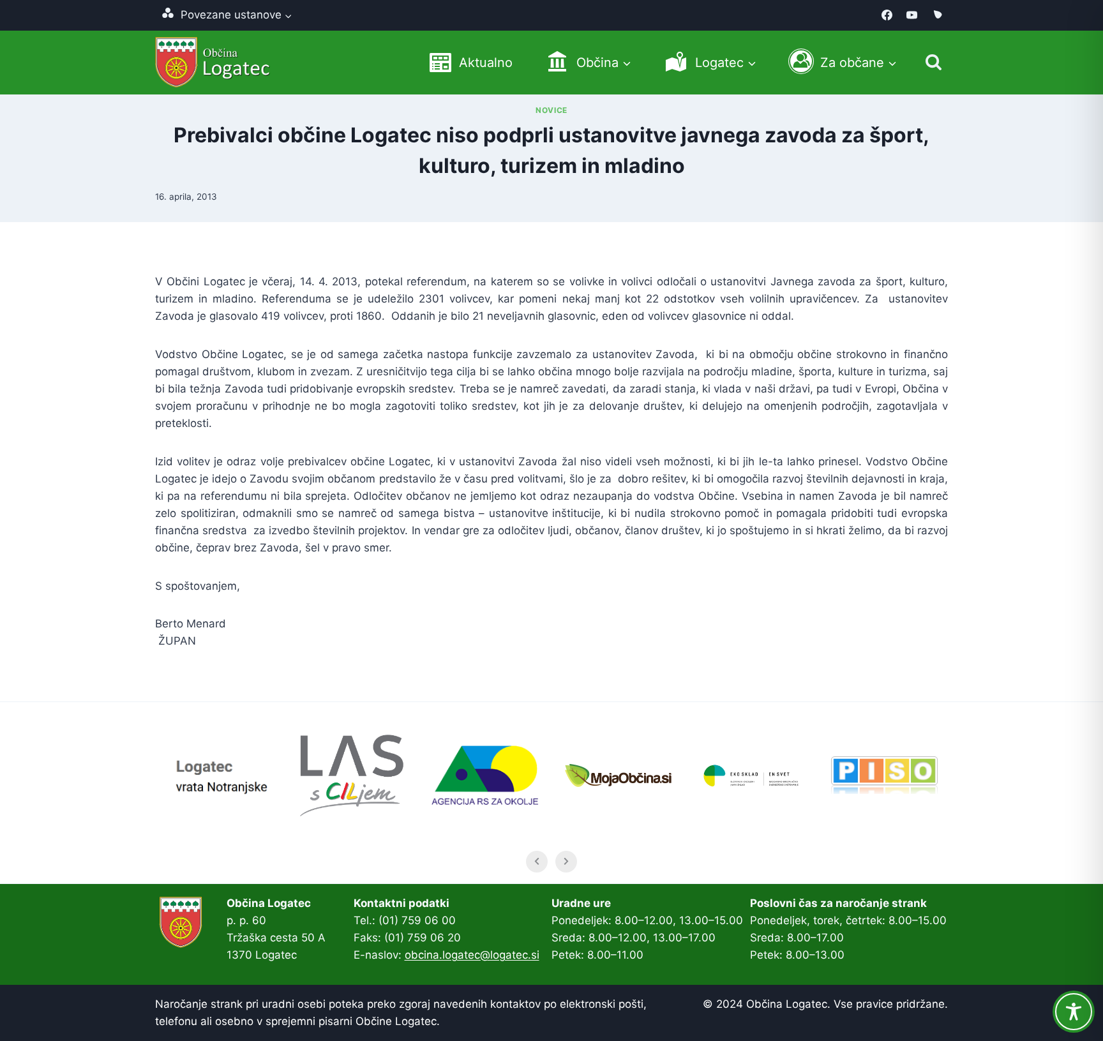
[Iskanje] (933, 62)
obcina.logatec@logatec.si (472, 954)
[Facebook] (887, 15)
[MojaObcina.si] (937, 15)
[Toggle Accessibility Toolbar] (1073, 1011)
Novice (551, 110)
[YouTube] (912, 15)
